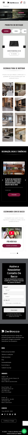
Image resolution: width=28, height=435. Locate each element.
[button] (3, 2)
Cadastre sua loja (6, 367)
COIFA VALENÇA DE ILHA (15, 51)
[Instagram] (7, 414)
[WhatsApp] (24, 431)
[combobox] (14, 6)
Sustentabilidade (6, 362)
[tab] (6, 31)
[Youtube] (2, 414)
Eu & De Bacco (6, 365)
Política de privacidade (8, 352)
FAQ (3, 359)
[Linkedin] (15, 414)
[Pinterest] (10, 414)
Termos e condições (7, 354)
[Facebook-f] (5, 414)
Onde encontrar (6, 357)
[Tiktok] (12, 414)
